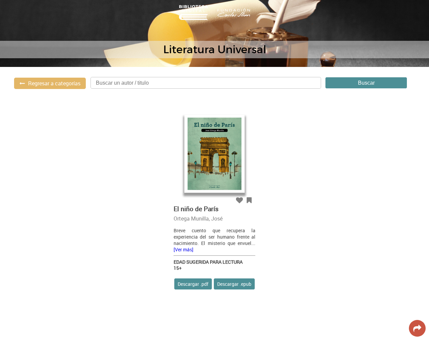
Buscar (366, 83)
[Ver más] (183, 249)
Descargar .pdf (193, 284)
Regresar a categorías (54, 83)
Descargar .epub (234, 284)
